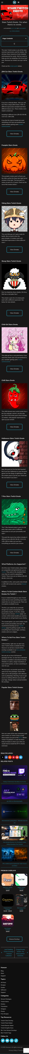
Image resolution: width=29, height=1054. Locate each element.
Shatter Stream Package (21, 888)
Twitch (4, 572)
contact (17, 614)
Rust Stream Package (8, 929)
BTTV (20, 737)
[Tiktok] (16, 1041)
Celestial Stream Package (8, 908)
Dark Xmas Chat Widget (21, 908)
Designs (17, 31)
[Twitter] (3, 1041)
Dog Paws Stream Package (7, 888)
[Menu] (2, 2)
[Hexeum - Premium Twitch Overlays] (14, 2)
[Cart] (18, 2)
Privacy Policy (13, 1050)
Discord (24, 584)
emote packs (14, 66)
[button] (25, 38)
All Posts (12, 31)
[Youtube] (7, 1041)
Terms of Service (23, 1050)
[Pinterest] (12, 1041)
